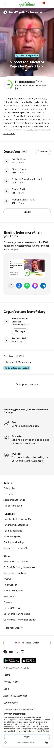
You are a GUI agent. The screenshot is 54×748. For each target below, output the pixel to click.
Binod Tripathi (20, 318)
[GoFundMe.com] (27, 4)
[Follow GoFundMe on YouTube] (11, 652)
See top (44, 151)
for (27, 12)
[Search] (5, 4)
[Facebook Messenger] (35, 285)
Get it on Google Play (11, 660)
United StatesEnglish (28, 643)
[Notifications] (42, 4)
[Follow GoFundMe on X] (17, 652)
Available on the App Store (28, 660)
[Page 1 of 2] (26, 70)
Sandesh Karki (19, 338)
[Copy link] (11, 285)
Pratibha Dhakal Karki (23, 199)
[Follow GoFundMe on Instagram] (22, 652)
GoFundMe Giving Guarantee (27, 460)
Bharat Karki (18, 189)
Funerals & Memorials (17, 362)
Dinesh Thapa (19, 169)
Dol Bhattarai (19, 159)
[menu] (49, 4)
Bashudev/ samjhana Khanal (27, 179)
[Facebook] (19, 285)
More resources (11, 627)
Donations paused (28, 56)
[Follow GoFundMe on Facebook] (5, 652)
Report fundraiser (29, 384)
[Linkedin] (43, 285)
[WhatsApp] (27, 285)
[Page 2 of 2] (28, 70)
